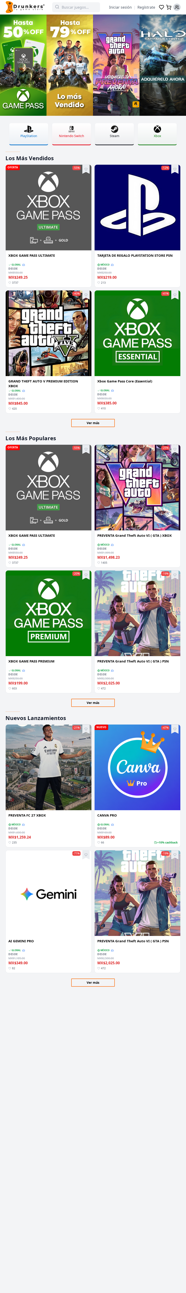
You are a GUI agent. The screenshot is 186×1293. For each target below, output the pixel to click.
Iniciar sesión (120, 7)
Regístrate (146, 7)
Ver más (93, 423)
